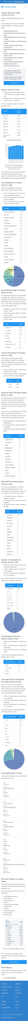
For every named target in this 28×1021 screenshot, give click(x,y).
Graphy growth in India (10, 31)
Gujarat (7, 453)
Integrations (4, 993)
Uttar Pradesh (9, 464)
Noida (8, 548)
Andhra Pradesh (10, 476)
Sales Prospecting (6, 987)
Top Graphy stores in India (12, 65)
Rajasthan (8, 459)
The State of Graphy (10, 978)
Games (6, 256)
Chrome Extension (19, 1)
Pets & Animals (8, 251)
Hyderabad (10, 537)
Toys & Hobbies (8, 259)
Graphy (16, 18)
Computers (7, 223)
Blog (16, 996)
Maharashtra (9, 439)
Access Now (14, 83)
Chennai (9, 526)
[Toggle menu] (25, 6)
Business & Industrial (10, 226)
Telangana (8, 462)
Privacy (17, 1004)
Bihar (6, 470)
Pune (8, 529)
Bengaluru (10, 517)
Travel (6, 242)
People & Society (9, 217)
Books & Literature (9, 254)
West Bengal (9, 448)
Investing (4, 990)
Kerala (7, 473)
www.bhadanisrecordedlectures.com (14, 864)
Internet (6, 240)
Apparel (6, 262)
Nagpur (9, 554)
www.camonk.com (8, 788)
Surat (8, 545)
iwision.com (6, 845)
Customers (18, 993)
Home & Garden (9, 248)
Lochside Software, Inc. (8, 1017)
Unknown (10, 515)
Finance (6, 214)
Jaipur (9, 543)
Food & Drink (8, 237)
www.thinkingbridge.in (9, 807)
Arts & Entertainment (10, 234)
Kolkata (9, 531)
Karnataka (8, 442)
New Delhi (10, 523)
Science (6, 220)
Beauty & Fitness (9, 231)
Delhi (6, 445)
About (17, 987)
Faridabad (10, 540)
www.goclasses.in (8, 826)
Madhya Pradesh (10, 467)
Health (6, 228)
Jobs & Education (9, 212)
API (2, 996)
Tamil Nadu (8, 450)
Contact (17, 990)
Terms (17, 1007)
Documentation (5, 1007)
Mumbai (9, 520)
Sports (6, 245)
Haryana (7, 456)
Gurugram (10, 551)
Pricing (3, 1004)
